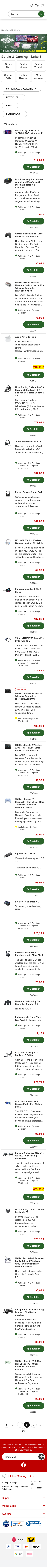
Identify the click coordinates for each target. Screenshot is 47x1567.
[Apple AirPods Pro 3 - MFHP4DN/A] (8, 338)
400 (23, 1431)
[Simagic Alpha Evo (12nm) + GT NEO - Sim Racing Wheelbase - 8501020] (8, 1154)
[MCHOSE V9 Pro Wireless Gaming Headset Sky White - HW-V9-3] (8, 541)
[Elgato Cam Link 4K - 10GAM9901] (8, 854)
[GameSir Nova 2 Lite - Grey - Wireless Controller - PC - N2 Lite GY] (8, 235)
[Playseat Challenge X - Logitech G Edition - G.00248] (8, 1053)
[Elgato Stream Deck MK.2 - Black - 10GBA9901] (8, 590)
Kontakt (6, 1513)
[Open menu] (4, 14)
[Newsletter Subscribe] (41, 1457)
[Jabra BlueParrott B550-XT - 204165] (8, 443)
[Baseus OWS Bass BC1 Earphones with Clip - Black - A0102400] (8, 953)
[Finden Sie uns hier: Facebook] (23, 1464)
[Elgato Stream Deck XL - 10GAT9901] (8, 903)
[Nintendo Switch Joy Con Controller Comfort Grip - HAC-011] (8, 1002)
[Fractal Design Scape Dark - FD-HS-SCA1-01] (8, 493)
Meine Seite (9, 1505)
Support (6, 1498)
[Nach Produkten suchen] (41, 14)
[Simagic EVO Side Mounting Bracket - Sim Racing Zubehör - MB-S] (8, 1310)
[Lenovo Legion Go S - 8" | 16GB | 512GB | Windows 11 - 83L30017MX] (8, 131)
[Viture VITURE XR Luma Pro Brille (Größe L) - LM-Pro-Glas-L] (8, 639)
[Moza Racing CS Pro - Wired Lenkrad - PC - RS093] (8, 1210)
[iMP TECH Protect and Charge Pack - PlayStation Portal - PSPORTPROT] (8, 1102)
